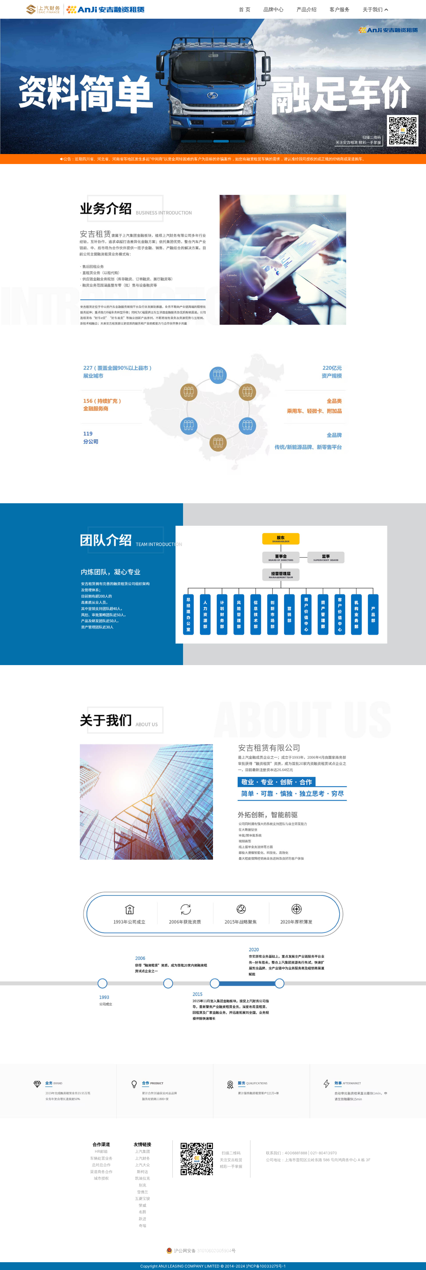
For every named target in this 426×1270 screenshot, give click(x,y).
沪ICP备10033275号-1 (266, 1266)
